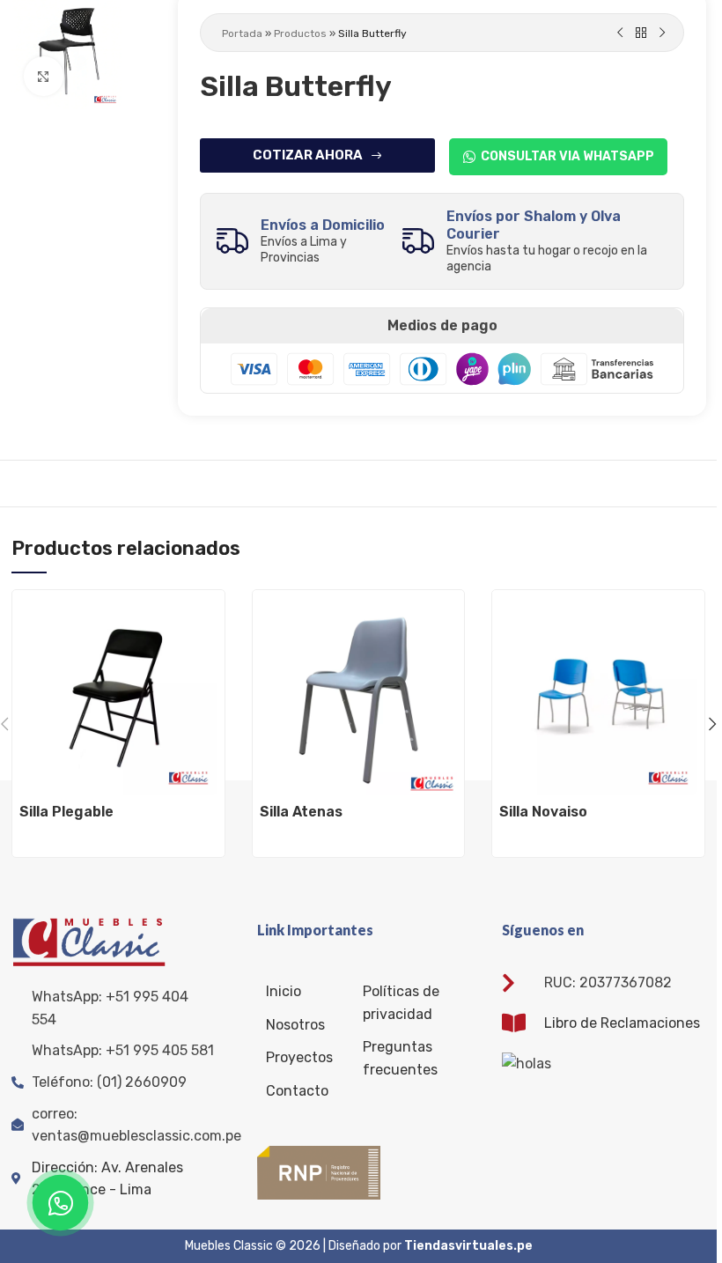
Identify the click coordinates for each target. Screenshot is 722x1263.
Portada (242, 33)
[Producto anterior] (619, 33)
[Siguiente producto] (662, 33)
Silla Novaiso (543, 811)
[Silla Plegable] (118, 696)
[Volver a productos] (641, 33)
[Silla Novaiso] (598, 696)
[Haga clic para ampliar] (43, 76)
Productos (300, 33)
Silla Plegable (66, 811)
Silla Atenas (301, 811)
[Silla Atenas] (359, 696)
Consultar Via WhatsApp (567, 156)
